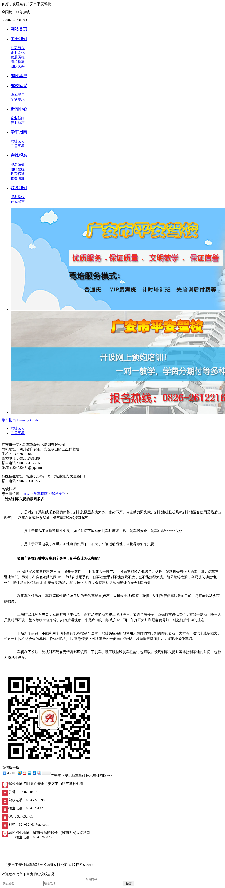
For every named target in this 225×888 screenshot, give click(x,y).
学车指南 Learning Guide (20, 420)
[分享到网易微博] (38, 773)
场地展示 (18, 95)
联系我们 (19, 187)
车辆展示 (18, 99)
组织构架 (18, 62)
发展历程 (18, 57)
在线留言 (18, 201)
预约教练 (18, 169)
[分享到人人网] (34, 773)
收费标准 (18, 174)
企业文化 (18, 52)
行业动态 (18, 123)
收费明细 (18, 178)
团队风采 (18, 66)
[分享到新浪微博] (24, 773)
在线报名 (19, 155)
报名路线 (18, 197)
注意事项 (18, 146)
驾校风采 (19, 85)
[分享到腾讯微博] (29, 773)
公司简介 (18, 48)
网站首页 (19, 29)
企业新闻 (18, 118)
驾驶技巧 (18, 141)
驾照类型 (19, 76)
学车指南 (19, 132)
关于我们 (19, 38)
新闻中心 (19, 109)
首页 (26, 494)
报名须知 (18, 164)
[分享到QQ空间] (19, 773)
